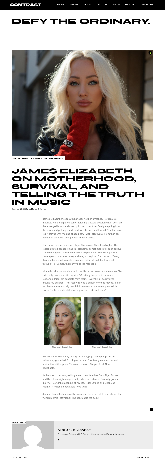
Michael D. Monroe (38, 209)
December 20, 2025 (19, 209)
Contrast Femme (28, 158)
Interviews (53, 158)
